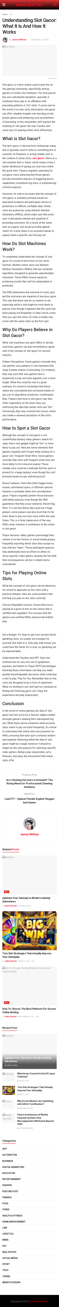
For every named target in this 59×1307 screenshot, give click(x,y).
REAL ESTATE (9, 1252)
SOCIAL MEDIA (10, 1258)
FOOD (5, 1203)
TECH (5, 1270)
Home (5, 14)
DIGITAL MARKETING (13, 1167)
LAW (4, 1227)
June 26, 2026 (25, 906)
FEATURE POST (10, 1191)
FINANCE (7, 1197)
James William (19, 39)
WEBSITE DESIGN (11, 1282)
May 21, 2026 (25, 961)
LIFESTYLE (8, 1234)
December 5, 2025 (27, 1016)
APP (4, 1149)
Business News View (29, 5)
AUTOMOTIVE (9, 1155)
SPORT (6, 1264)
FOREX (5, 1209)
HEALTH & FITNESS (12, 1215)
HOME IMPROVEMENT (14, 1221)
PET (4, 1246)
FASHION (7, 1185)
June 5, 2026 (24, 1081)
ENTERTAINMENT (11, 1179)
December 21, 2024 (39, 39)
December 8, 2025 (26, 1128)
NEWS (5, 1240)
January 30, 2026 (26, 1108)
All (11, 14)
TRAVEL (6, 1276)
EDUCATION (8, 1173)
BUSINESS (7, 1161)
